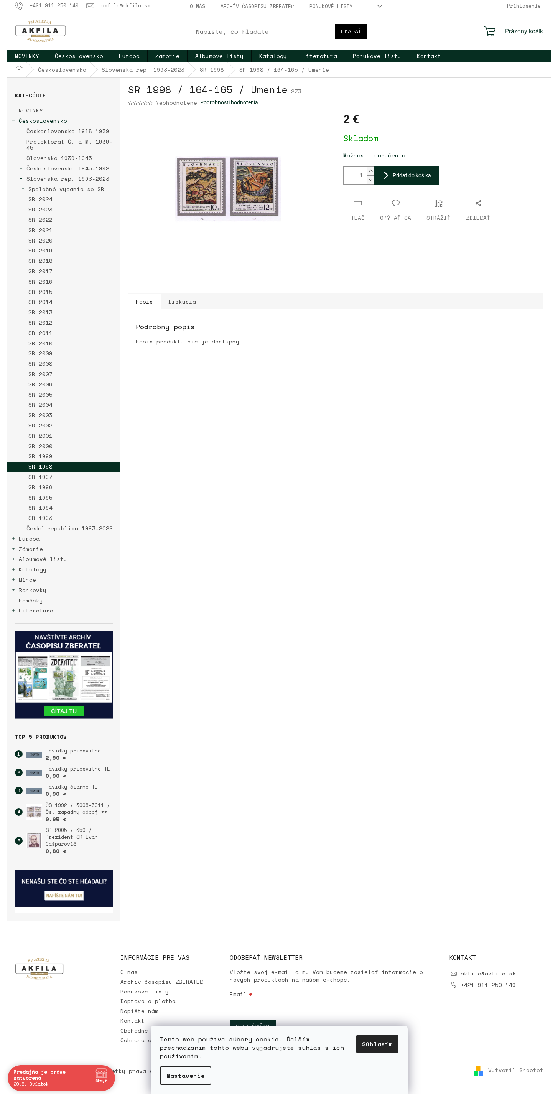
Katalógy (32, 569)
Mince (27, 580)
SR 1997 (40, 477)
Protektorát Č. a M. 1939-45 (69, 144)
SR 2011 (40, 333)
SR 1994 (40, 507)
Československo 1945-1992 (67, 168)
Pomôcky (31, 600)
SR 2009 (40, 353)
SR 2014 (40, 302)
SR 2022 (40, 220)
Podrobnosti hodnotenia (229, 102)
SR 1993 (40, 518)
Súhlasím (377, 1044)
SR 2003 (40, 415)
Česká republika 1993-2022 (69, 528)
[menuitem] (27, 56)
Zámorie (31, 549)
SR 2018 (40, 261)
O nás (197, 6)
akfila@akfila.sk (488, 973)
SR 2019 (40, 250)
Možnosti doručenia (374, 155)
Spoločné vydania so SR (66, 189)
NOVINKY (31, 110)
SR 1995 (40, 497)
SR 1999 (40, 456)
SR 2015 (40, 292)
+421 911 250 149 (488, 985)
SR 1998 (40, 466)
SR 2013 (40, 312)
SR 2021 (40, 230)
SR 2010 (40, 343)
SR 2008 (40, 364)
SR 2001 (40, 436)
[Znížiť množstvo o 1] (370, 179)
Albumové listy (43, 559)
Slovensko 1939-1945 (59, 158)
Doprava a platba (148, 1001)
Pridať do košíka (412, 175)
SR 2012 (40, 322)
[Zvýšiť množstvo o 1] (370, 171)
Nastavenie (185, 1075)
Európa (29, 539)
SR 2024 (40, 199)
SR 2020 (40, 240)
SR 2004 (40, 405)
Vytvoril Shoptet (515, 1070)
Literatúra (36, 610)
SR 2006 (40, 384)
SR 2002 (40, 425)
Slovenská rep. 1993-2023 (67, 179)
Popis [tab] (144, 301)
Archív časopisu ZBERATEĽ (257, 6)
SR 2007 (40, 374)
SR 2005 (40, 395)
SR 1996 (40, 487)
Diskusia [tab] (182, 301)
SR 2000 (40, 446)
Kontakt (132, 1020)
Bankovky (32, 590)
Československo (43, 121)
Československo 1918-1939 (67, 131)
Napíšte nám (139, 1011)
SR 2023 (40, 209)
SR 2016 (40, 281)
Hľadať (351, 31)
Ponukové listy (330, 6)
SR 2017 (40, 271)
